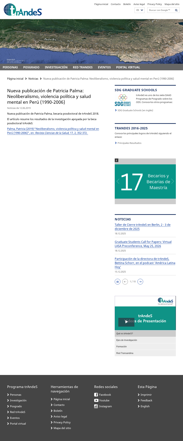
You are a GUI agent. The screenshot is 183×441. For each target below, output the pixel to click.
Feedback (146, 400)
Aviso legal (139, 4)
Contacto (116, 4)
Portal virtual (128, 67)
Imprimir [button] (146, 394)
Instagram (105, 406)
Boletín (127, 4)
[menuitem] (145, 333)
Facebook (105, 394)
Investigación (56, 67)
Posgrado (31, 67)
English (145, 406)
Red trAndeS (83, 67)
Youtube (104, 400)
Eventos (104, 67)
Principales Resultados (129, 143)
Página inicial (101, 4)
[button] (140, 10)
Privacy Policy (154, 4)
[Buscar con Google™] (176, 10)
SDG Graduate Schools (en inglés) (135, 110)
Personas (10, 67)
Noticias (33, 78)
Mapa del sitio (172, 4)
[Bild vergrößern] (123, 100)
